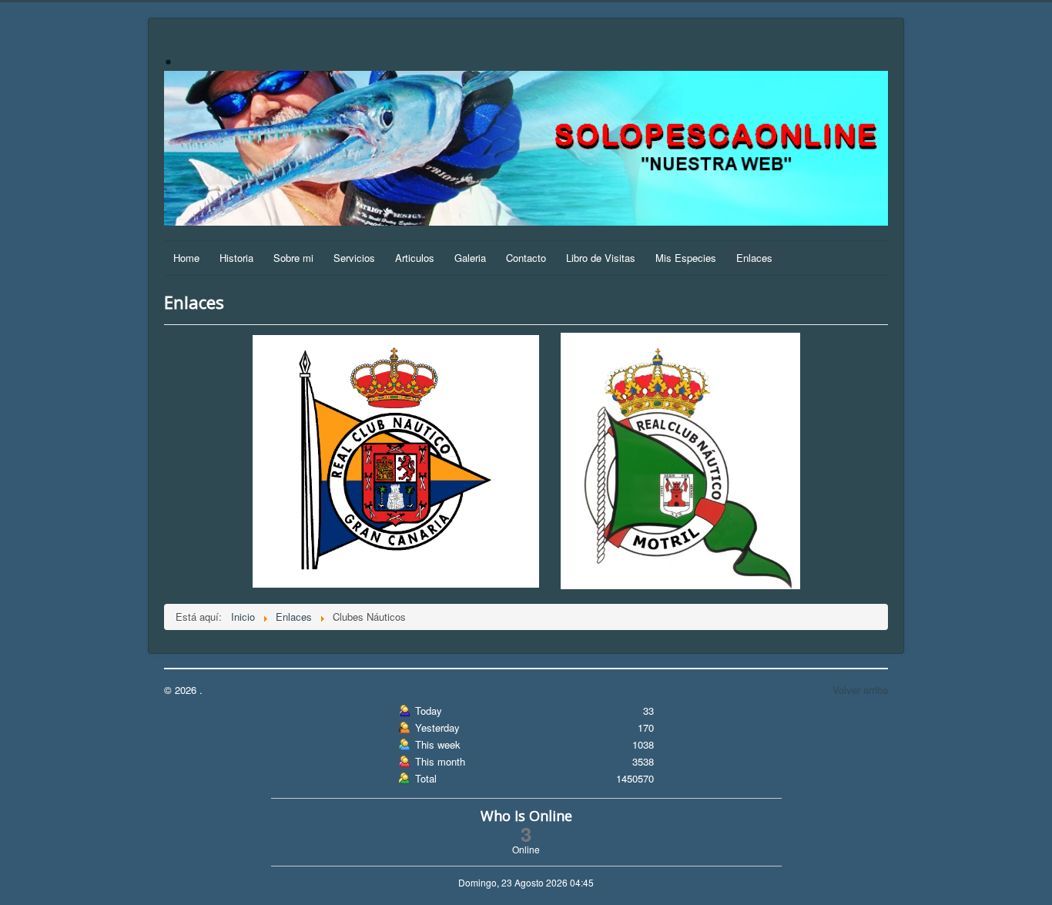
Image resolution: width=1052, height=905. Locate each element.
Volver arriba (860, 689)
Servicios (354, 257)
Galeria (470, 257)
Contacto (526, 257)
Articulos (414, 257)
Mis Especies (685, 257)
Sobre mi (293, 257)
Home (186, 257)
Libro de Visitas (600, 257)
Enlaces (754, 257)
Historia (236, 257)
